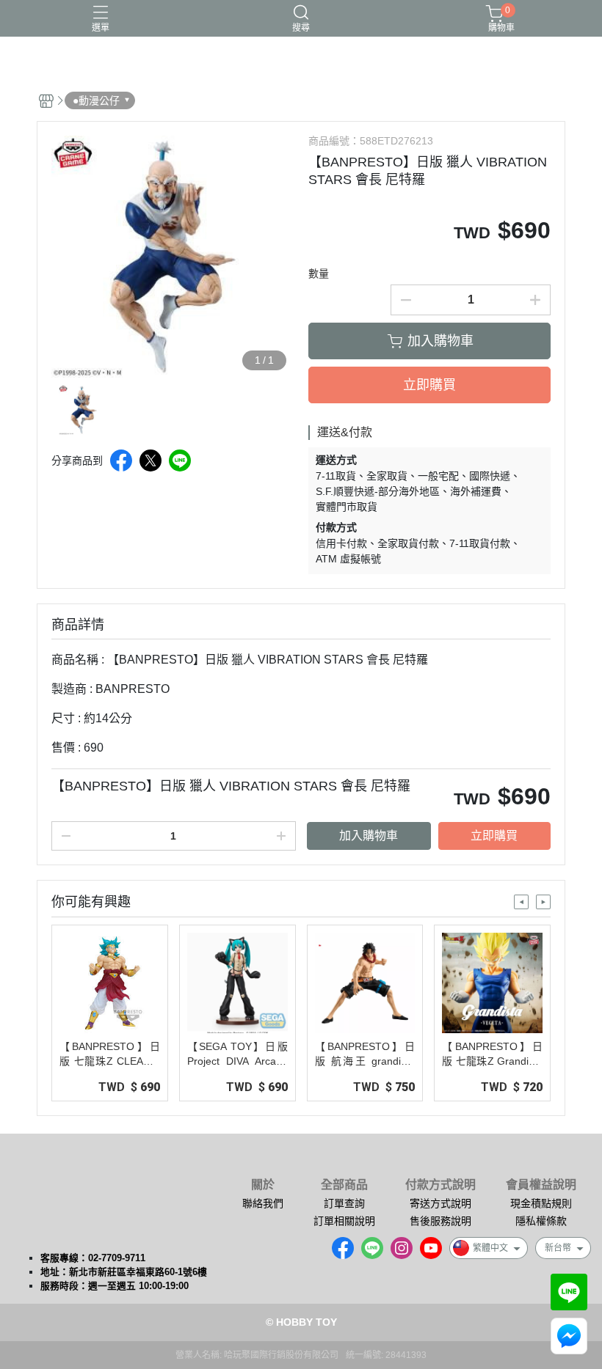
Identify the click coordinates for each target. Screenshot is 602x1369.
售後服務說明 (440, 1221)
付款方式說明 (440, 1185)
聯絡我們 (262, 1203)
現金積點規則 (541, 1203)
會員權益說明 (541, 1185)
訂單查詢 (344, 1203)
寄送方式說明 (440, 1203)
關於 (263, 1185)
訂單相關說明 (344, 1221)
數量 (318, 273)
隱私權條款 (541, 1221)
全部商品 (344, 1185)
